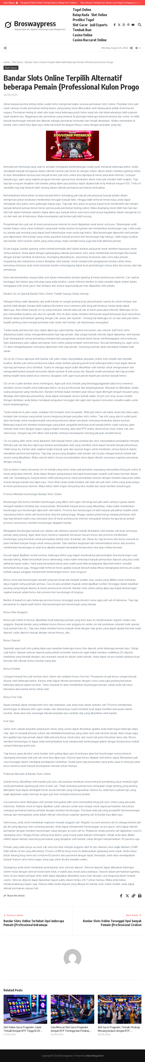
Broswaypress (35, 23)
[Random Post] (131, 48)
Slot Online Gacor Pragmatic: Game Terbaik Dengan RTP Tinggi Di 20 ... (23, 1029)
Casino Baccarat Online (90, 40)
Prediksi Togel (83, 20)
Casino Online (82, 35)
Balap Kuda (81, 15)
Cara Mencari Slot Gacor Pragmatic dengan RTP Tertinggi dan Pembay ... (71, 1029)
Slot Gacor (80, 25)
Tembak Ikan (82, 30)
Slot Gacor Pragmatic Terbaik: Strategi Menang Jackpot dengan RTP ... (119, 1029)
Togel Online (82, 9)
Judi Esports (99, 25)
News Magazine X (95, 1055)
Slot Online (99, 15)
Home (7, 62)
